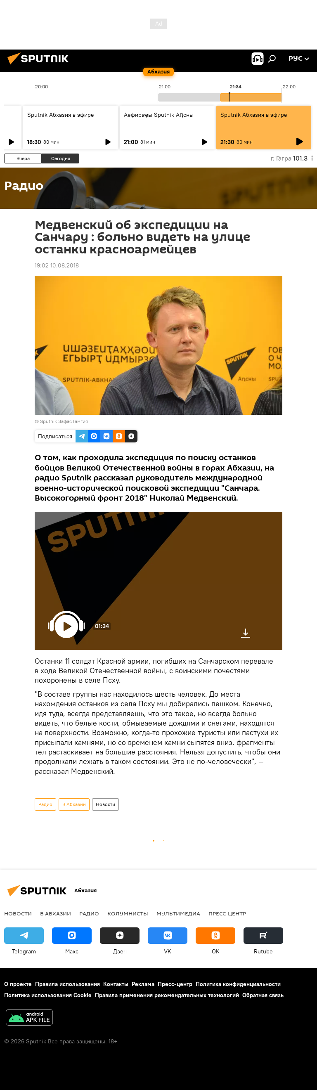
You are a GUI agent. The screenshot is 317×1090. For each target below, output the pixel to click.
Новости (105, 804)
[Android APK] (29, 1018)
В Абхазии (74, 804)
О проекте (18, 984)
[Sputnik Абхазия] (40, 65)
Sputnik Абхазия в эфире (60, 114)
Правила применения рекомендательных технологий (167, 995)
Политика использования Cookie (48, 995)
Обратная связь (263, 995)
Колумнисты (127, 913)
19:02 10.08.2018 (57, 265)
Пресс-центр (227, 913)
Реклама (143, 984)
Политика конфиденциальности (238, 984)
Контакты (115, 984)
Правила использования (67, 984)
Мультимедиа (178, 913)
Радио (45, 804)
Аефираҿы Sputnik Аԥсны (159, 114)
